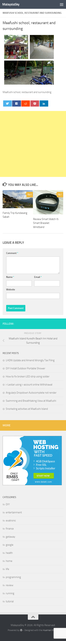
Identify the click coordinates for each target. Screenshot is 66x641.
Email (38, 277)
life (7, 569)
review (9, 585)
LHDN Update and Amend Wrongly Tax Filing (30, 360)
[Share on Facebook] (16, 103)
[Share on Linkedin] (44, 103)
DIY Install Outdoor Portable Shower (25, 368)
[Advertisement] (33, 144)
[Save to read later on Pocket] (34, 103)
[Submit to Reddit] (25, 103)
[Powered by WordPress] (21, 630)
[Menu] (61, 4)
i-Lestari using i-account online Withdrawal (29, 384)
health (9, 552)
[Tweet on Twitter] (7, 103)
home (9, 561)
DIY (8, 504)
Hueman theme (50, 630)
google (9, 544)
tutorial (10, 601)
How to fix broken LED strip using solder (27, 376)
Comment (12, 253)
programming (13, 577)
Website (10, 289)
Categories (9, 497)
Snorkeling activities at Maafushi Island (27, 408)
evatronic (11, 520)
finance (10, 528)
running (10, 593)
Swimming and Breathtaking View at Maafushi (31, 400)
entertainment (14, 512)
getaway (10, 536)
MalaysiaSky (10, 4)
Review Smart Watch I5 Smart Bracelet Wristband (45, 223)
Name (10, 277)
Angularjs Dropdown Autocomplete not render (31, 392)
